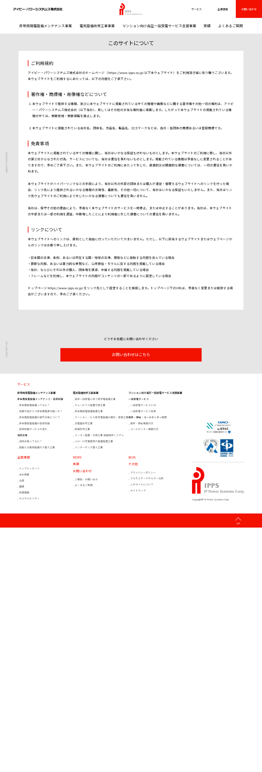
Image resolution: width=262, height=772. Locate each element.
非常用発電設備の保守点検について (39, 417)
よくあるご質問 (230, 25)
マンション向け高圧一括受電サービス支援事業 (159, 25)
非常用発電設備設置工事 (89, 411)
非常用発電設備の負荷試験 (34, 423)
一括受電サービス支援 (143, 411)
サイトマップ (138, 490)
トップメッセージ (29, 468)
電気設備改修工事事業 (97, 25)
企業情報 (23, 457)
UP (238, 523)
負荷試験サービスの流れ (33, 429)
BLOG (132, 457)
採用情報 (24, 492)
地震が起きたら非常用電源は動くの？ (41, 411)
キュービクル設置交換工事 (90, 405)
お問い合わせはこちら (131, 354)
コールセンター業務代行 (144, 429)
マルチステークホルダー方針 (147, 478)
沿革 (21, 480)
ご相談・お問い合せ (86, 479)
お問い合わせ (249, 9)
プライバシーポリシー (143, 472)
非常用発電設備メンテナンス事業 (45, 25)
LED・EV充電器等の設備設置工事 (94, 441)
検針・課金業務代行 (141, 423)
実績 (207, 25)
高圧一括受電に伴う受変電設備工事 (95, 399)
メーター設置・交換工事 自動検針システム (99, 435)
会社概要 (24, 474)
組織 (21, 486)
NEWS (77, 457)
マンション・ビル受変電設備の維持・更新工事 (101, 417)
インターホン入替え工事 (89, 447)
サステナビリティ (29, 498)
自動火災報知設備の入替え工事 (37, 447)
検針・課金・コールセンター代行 (147, 417)
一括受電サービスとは (143, 405)
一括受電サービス (138, 399)
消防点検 (22, 435)
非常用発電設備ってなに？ (34, 405)
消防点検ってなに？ (30, 441)
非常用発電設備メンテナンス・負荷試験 (40, 399)
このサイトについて (141, 484)
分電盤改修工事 (84, 423)
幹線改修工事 (82, 429)
